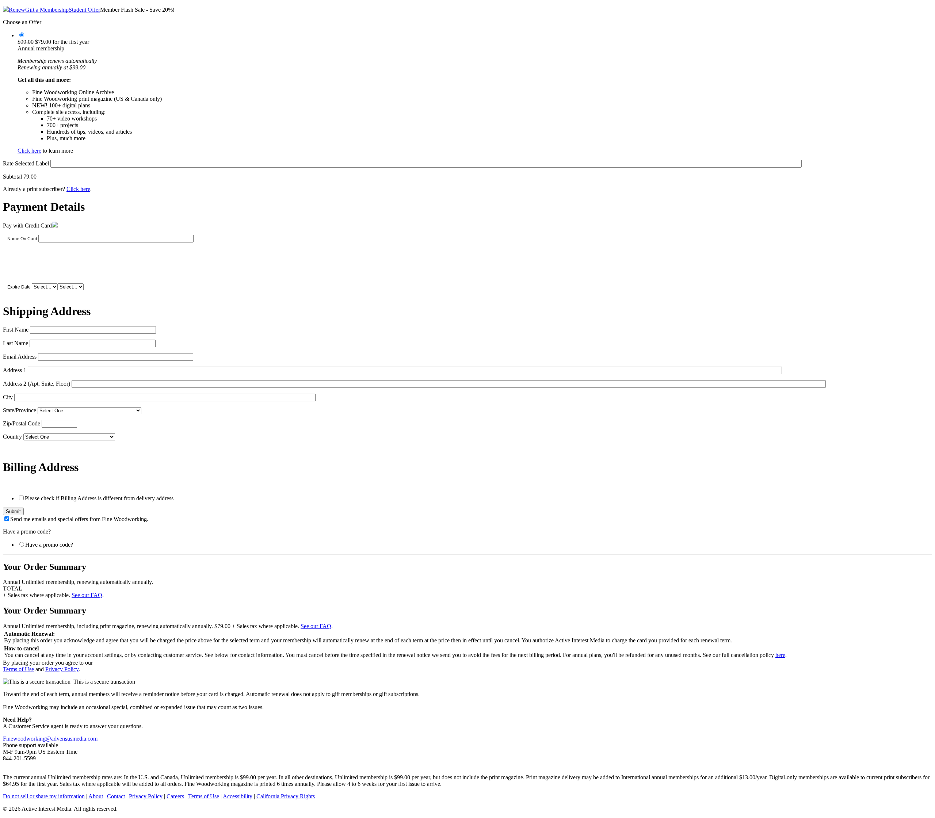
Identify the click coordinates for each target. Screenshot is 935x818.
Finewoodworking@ (27, 738)
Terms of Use (18, 669)
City (8, 397)
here (780, 655)
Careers (175, 796)
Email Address (20, 356)
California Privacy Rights (285, 796)
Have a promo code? (49, 545)
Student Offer (84, 10)
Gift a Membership (47, 10)
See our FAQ (87, 595)
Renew (17, 10)
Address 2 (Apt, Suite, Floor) (36, 384)
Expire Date (19, 287)
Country (12, 436)
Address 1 (14, 370)
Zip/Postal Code (21, 423)
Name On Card (22, 238)
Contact (116, 796)
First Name (15, 329)
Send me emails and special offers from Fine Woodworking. (79, 519)
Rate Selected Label (26, 163)
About (95, 796)
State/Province (19, 410)
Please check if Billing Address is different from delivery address (99, 498)
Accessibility (237, 796)
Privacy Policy (62, 669)
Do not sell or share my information (44, 796)
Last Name (15, 343)
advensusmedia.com (74, 738)
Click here (29, 151)
